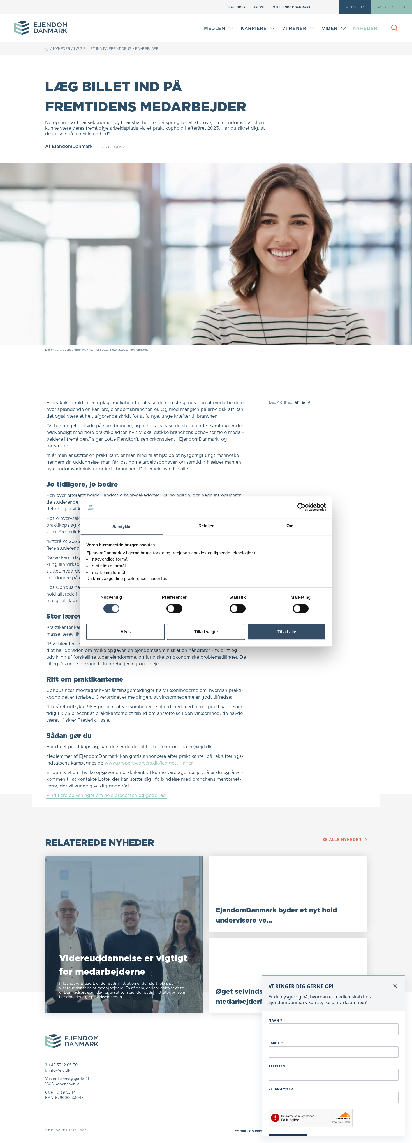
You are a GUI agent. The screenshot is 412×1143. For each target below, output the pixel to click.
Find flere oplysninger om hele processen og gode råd (106, 795)
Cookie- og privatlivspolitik (259, 1131)
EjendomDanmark (72, 146)
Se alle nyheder (342, 840)
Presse (259, 7)
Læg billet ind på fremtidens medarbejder (116, 48)
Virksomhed (281, 1088)
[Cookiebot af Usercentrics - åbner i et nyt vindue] (301, 507)
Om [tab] (289, 525)
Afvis (126, 631)
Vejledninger (336, 24)
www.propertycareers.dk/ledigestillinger (149, 763)
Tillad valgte (206, 631)
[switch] (174, 608)
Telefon (277, 1065)
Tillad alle (286, 631)
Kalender (236, 7)
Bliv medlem (217, 29)
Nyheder (365, 28)
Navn (276, 1020)
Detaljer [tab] (206, 525)
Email (276, 1043)
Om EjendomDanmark (291, 7)
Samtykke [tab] (122, 526)
